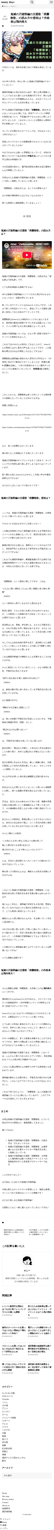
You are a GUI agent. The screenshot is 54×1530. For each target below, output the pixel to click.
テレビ (7, 26)
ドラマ (5, 1427)
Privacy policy (8, 1499)
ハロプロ (6, 1430)
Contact (5, 1502)
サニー (27, 1270)
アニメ (5, 1408)
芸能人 (5, 1451)
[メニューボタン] (51, 2)
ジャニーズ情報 (9, 1418)
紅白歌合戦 (7, 1448)
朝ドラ (5, 1439)
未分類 (5, 1442)
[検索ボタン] (32, 2)
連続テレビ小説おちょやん (14, 1458)
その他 (5, 1405)
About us (6, 1505)
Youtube (5, 1399)
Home (4, 1493)
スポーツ (6, 1421)
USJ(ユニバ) (7, 1396)
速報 (4, 1455)
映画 (4, 1436)
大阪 (4, 1433)
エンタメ (6, 1411)
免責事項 (6, 1508)
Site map (5, 1496)
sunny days (7, 2)
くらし (5, 1402)
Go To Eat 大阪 (8, 1393)
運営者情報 (7, 1512)
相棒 (4, 1445)
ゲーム (5, 1415)
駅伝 (4, 1461)
